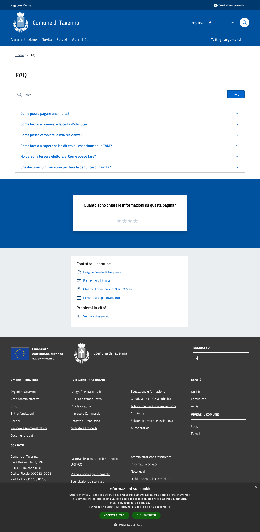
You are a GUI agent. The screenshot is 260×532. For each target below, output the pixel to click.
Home (19, 54)
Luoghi (195, 426)
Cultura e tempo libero (86, 398)
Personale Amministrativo (29, 428)
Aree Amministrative (25, 398)
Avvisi (195, 406)
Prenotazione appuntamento (90, 474)
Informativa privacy (144, 464)
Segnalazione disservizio (87, 481)
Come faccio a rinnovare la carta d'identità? (53, 124)
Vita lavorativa (81, 406)
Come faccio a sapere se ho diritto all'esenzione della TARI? (66, 145)
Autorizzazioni (141, 427)
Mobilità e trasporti (84, 428)
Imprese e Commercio (85, 413)
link (169, 506)
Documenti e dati (22, 435)
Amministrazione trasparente (151, 456)
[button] (130, 524)
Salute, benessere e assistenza (152, 420)
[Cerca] (244, 22)
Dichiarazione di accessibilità (150, 478)
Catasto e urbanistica (85, 420)
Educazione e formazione (148, 391)
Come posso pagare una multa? (44, 113)
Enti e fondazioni (22, 413)
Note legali (138, 471)
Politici (15, 420)
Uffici (14, 406)
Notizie (196, 391)
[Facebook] (208, 22)
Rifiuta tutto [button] (146, 515)
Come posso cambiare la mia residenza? (51, 135)
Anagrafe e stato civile (86, 391)
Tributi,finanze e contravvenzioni (153, 406)
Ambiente (137, 413)
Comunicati (199, 398)
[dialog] (130, 507)
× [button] (255, 487)
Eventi (195, 433)
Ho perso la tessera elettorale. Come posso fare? (58, 156)
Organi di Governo (23, 391)
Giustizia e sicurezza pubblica (151, 398)
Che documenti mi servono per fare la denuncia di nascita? (65, 167)
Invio (236, 94)
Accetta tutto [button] (114, 515)
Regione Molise (21, 5)
